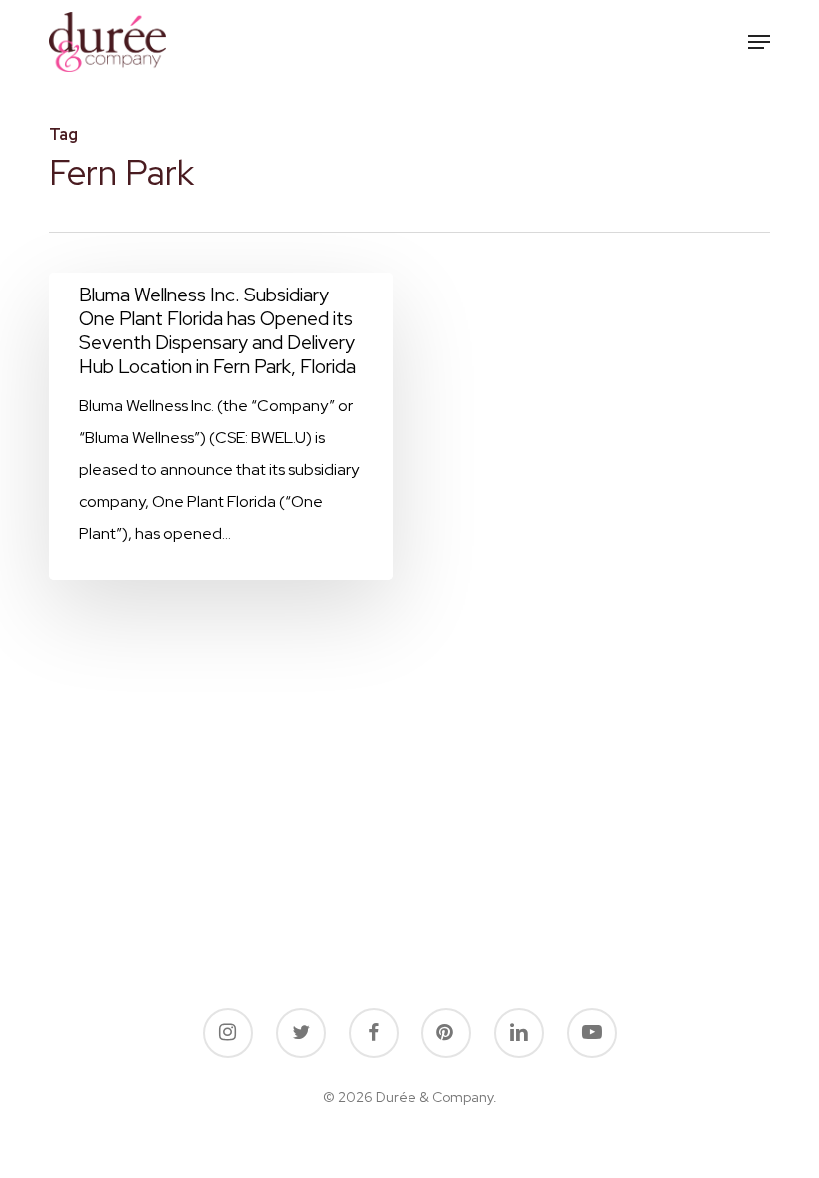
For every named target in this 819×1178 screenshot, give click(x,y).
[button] (759, 42)
